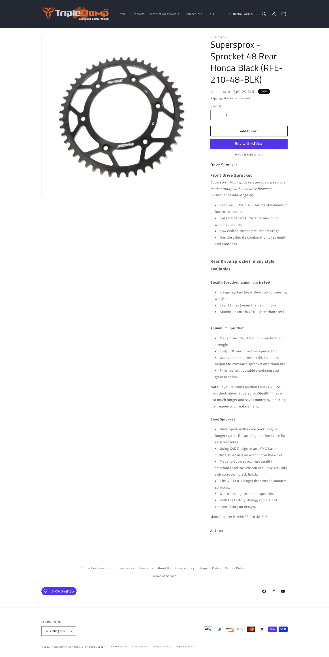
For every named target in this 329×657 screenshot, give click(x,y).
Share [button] (219, 530)
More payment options (249, 154)
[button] (264, 14)
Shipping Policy (210, 568)
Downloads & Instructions (134, 568)
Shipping (216, 98)
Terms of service (161, 646)
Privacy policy (139, 646)
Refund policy (119, 646)
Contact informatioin (96, 568)
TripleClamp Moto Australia (67, 646)
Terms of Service (164, 576)
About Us (164, 568)
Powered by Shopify (95, 646)
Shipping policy (184, 646)
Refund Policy (235, 568)
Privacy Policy (184, 568)
